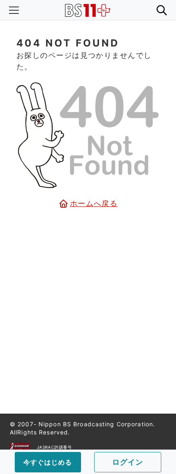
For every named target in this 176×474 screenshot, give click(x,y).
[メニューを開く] (14, 10)
